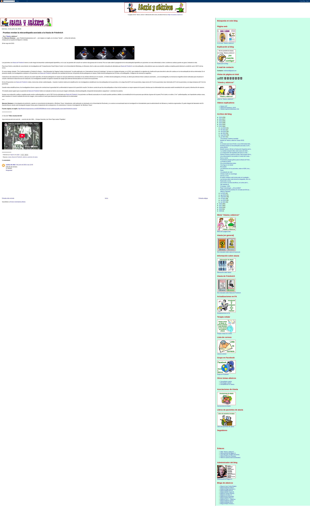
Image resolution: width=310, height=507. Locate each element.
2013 (220, 122)
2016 (220, 204)
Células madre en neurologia (228, 174)
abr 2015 (223, 133)
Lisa (221, 142)
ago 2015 (223, 195)
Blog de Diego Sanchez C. (228, 489)
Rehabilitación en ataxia (227, 384)
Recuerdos (223, 166)
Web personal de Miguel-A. (228, 453)
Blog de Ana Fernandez (227, 496)
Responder (9, 170)
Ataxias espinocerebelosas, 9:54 (229, 109)
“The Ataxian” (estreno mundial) (229, 138)
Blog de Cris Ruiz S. (226, 495)
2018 (220, 207)
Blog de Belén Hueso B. (227, 492)
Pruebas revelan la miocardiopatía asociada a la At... (235, 145)
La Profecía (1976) (225, 161)
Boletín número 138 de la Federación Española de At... (235, 149)
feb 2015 (223, 129)
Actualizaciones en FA (223, 313)
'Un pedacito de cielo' (226, 172)
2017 (220, 205)
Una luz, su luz (224, 175)
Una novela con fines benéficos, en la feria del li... (234, 182)
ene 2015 (223, 128)
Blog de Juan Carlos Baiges (228, 486)
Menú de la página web (224, 231)
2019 (220, 209)
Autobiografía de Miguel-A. (224, 479)
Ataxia (8, 36)
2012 (220, 121)
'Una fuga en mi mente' (226, 165)
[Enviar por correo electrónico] (21, 155)
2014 (220, 124)
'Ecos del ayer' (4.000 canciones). (230, 454)
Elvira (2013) (224, 147)
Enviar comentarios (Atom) (17, 202)
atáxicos (25, 157)
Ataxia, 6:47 (223, 106)
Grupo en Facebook (223, 374)
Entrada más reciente (8, 198)
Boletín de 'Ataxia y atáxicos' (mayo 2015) (232, 140)
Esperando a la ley (225, 181)
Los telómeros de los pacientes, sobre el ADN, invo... (235, 168)
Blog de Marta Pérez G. (227, 498)
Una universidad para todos (228, 163)
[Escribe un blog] (23, 155)
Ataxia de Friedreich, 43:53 (228, 107)
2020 (220, 211)
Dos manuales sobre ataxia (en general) (228, 252)
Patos (222, 170)
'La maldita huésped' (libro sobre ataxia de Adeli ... (234, 151)
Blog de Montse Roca (226, 502)
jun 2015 (223, 136)
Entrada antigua (203, 198)
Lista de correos (221, 354)
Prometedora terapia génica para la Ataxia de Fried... (235, 159)
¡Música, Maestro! (225, 191)
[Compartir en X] (24, 155)
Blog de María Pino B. (226, 490)
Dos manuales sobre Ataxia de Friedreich (229, 293)
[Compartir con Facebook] (26, 155)
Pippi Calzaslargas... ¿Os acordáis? (230, 188)
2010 (220, 117)
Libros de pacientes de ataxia (225, 426)
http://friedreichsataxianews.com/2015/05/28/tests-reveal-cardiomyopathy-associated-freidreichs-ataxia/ (47, 108)
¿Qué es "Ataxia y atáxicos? (225, 99)
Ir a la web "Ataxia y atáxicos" (225, 43)
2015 (220, 126)
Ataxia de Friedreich (18, 62)
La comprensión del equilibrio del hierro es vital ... (234, 152)
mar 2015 (223, 131)
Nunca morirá (224, 158)
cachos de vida (10, 164)
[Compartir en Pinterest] (27, 155)
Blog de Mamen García (227, 500)
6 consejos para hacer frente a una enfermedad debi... (235, 144)
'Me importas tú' (224, 184)
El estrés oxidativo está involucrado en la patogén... (235, 177)
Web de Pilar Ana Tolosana (228, 456)
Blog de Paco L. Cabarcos (227, 499)
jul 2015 (223, 193)
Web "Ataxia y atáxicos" (227, 451)
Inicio (106, 198)
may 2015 (224, 135)
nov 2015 (223, 200)
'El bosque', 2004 (225, 186)
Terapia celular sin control (224, 333)
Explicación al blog (222, 63)
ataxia (9, 157)
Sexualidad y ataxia (226, 381)
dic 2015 (223, 202)
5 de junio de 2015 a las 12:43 (24, 164)
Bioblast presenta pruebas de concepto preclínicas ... (235, 189)
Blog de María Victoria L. (227, 503)
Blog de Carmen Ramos (227, 493)
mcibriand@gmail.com (230, 70)
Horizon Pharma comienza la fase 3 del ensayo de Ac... (236, 154)
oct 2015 (223, 198)
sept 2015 (224, 196)
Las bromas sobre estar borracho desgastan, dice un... (235, 179)
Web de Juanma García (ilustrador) (230, 457)
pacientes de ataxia (33, 157)
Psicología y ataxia (225, 383)
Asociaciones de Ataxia (224, 406)
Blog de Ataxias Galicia (227, 487)
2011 (220, 119)
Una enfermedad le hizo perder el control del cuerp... (235, 156)
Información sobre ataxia (224, 272)
